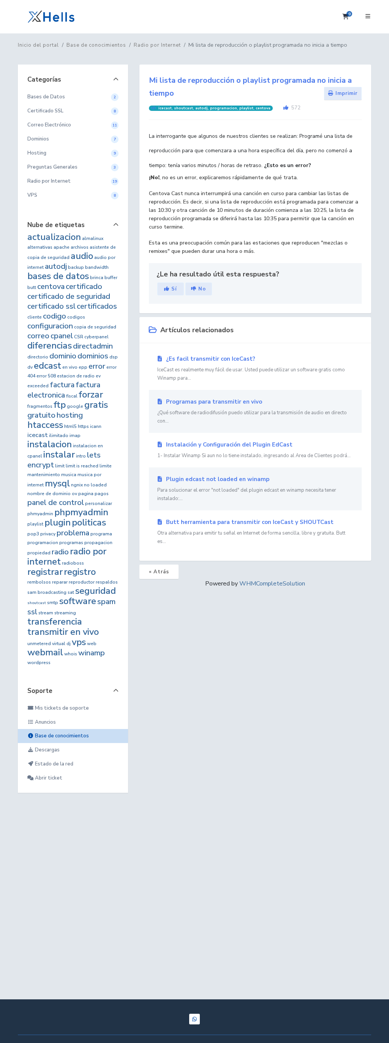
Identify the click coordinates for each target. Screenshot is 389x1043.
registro (80, 572)
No (201, 289)
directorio (37, 357)
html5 (70, 426)
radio (60, 552)
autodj (56, 266)
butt (31, 287)
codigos (76, 317)
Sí (173, 289)
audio (82, 256)
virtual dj (61, 644)
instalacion (49, 444)
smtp (52, 603)
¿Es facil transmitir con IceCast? (251, 368)
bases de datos (58, 276)
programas (71, 543)
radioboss (73, 563)
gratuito (41, 415)
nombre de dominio (49, 494)
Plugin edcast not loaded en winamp (246, 488)
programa (101, 534)
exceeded (38, 386)
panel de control (55, 502)
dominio (62, 356)
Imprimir (345, 93)
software (77, 601)
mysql (57, 483)
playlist (35, 524)
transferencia (54, 621)
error (97, 366)
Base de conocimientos (96, 45)
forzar (91, 394)
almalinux (92, 238)
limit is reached (82, 466)
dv (30, 367)
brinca (96, 278)
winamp (91, 653)
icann (95, 426)
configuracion (50, 326)
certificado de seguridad (68, 296)
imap (75, 435)
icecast (37, 435)
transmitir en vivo (63, 632)
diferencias (49, 345)
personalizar (98, 503)
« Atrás (159, 571)
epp (83, 367)
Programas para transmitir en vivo (252, 411)
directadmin (93, 346)
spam (106, 601)
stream (45, 613)
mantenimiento (43, 475)
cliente (34, 317)
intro (81, 456)
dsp (113, 357)
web (91, 644)
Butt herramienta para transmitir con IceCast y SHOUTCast (251, 531)
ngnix (77, 485)
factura (62, 385)
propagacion (98, 543)
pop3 (33, 534)
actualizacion (54, 237)
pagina (85, 494)
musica (68, 475)
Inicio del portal (38, 45)
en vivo (69, 367)
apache (62, 247)
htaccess (45, 425)
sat (71, 592)
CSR (78, 337)
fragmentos (39, 406)
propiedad (39, 553)
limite (106, 466)
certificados (97, 306)
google (75, 406)
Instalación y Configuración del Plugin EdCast (254, 450)
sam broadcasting (46, 592)
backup (76, 267)
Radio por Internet (157, 45)
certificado (84, 286)
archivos (80, 247)
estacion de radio (76, 376)
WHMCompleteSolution (272, 583)
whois (70, 654)
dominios (92, 356)
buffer (110, 278)
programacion (42, 543)
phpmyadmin (81, 512)
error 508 (46, 376)
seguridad (95, 591)
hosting (70, 415)
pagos (102, 494)
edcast (47, 366)
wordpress (39, 663)
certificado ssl (51, 306)
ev (98, 376)
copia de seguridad (95, 327)
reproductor (82, 582)
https (83, 426)
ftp (60, 405)
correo (38, 336)
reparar (60, 582)
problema (73, 533)
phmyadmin (40, 514)
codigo (54, 316)
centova (51, 286)
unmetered (39, 644)
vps (79, 642)
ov (74, 494)
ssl (32, 612)
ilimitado (58, 435)
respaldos (107, 582)
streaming (65, 613)
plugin (57, 522)
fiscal (71, 396)
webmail (45, 652)
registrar (45, 572)
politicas (89, 522)
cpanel (62, 336)
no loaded (95, 485)
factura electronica (63, 390)
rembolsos (39, 582)
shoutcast (36, 603)
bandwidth (97, 267)
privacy (47, 534)
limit (60, 466)
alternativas (39, 247)
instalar (59, 454)
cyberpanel (96, 337)
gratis (96, 405)
